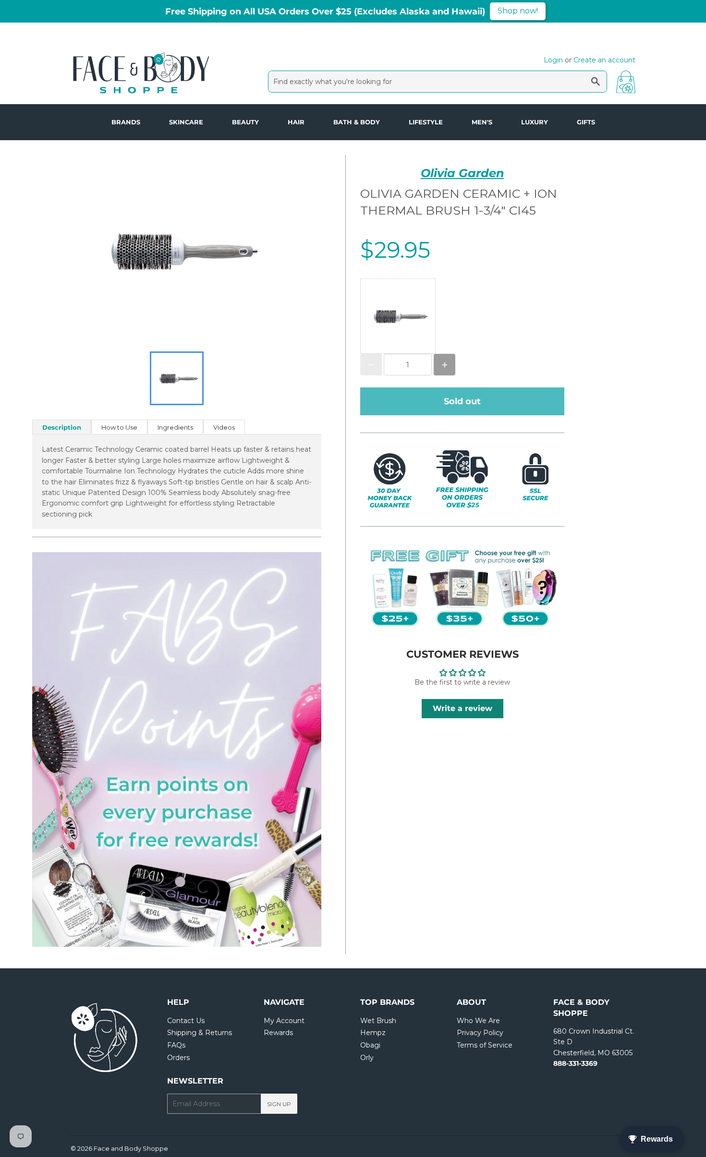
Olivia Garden (462, 173)
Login (553, 60)
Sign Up (279, 1104)
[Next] (292, 749)
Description (61, 427)
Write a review (462, 708)
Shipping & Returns (199, 1032)
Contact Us (186, 1020)
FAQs (176, 1045)
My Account (284, 1020)
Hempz (373, 1032)
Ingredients (175, 427)
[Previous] (61, 749)
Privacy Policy (480, 1032)
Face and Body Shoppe (131, 1148)
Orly (367, 1057)
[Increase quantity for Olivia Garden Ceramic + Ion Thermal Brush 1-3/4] (444, 364)
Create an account (604, 60)
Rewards (278, 1032)
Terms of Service (484, 1045)
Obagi (370, 1045)
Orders (178, 1057)
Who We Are (478, 1020)
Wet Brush (378, 1020)
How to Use (119, 427)
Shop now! (518, 10)
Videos (224, 427)
